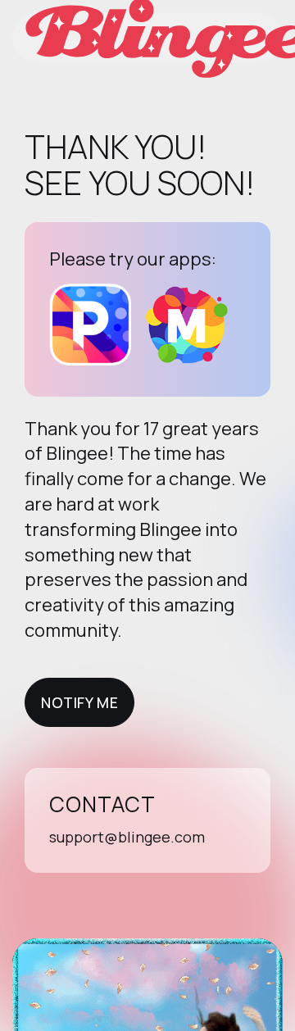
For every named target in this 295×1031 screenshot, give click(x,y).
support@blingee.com (127, 837)
